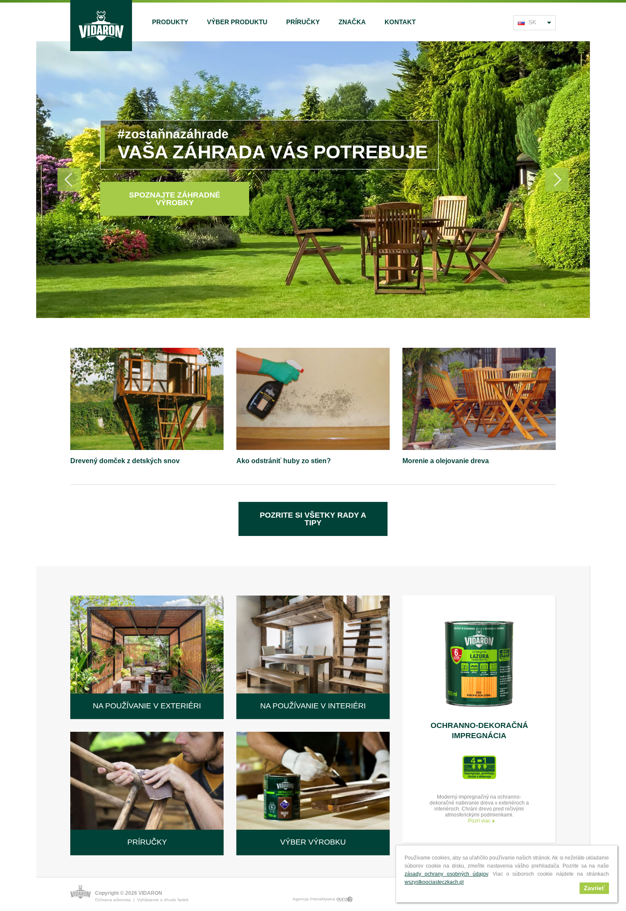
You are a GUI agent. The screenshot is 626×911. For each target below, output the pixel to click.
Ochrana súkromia (113, 899)
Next (557, 180)
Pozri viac (479, 821)
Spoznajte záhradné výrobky (174, 199)
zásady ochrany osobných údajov (446, 874)
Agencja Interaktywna (314, 899)
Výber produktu (237, 22)
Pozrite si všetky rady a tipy (313, 519)
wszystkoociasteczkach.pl (434, 882)
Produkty (170, 22)
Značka (352, 22)
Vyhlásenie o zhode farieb (163, 899)
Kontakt (400, 22)
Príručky (303, 22)
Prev (69, 180)
